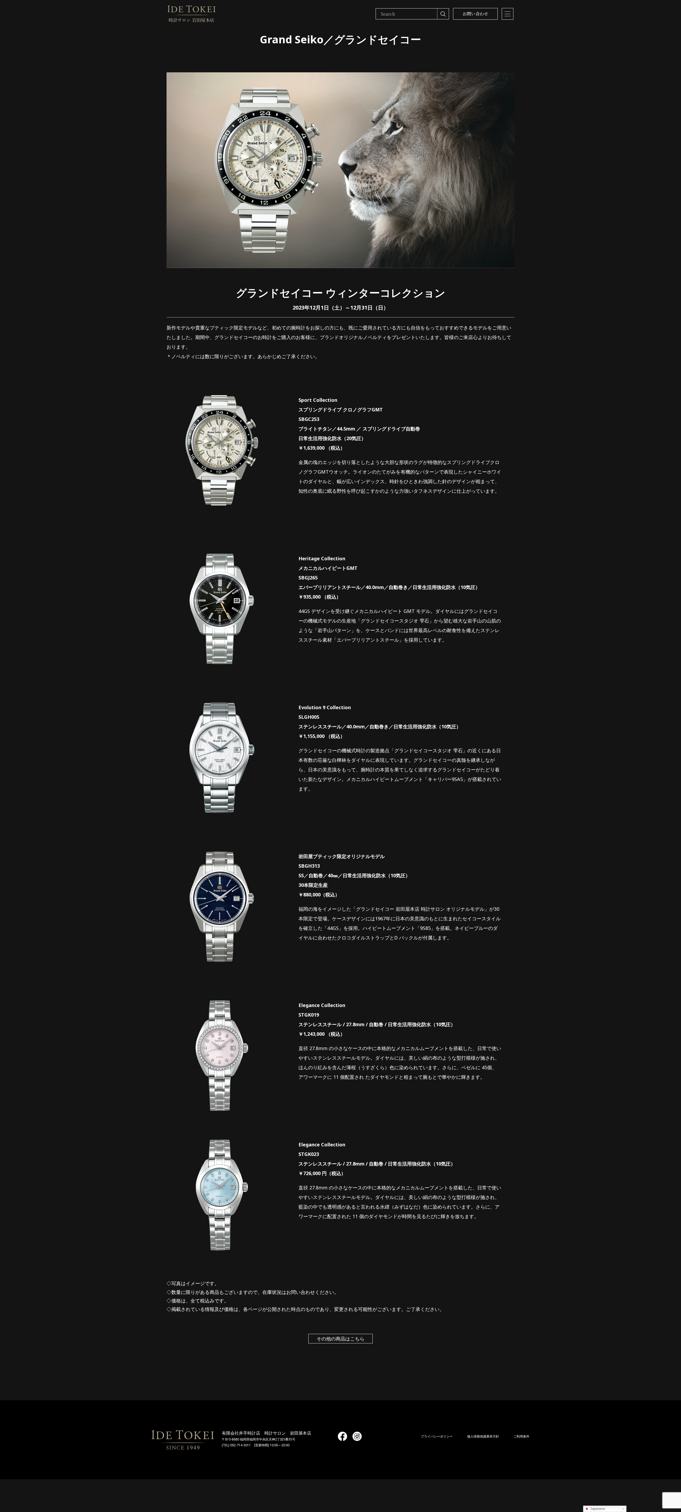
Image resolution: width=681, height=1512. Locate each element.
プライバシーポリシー (437, 1436)
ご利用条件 (521, 1436)
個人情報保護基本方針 (483, 1436)
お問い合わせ (475, 14)
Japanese (597, 1509)
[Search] (443, 14)
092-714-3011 (240, 1445)
